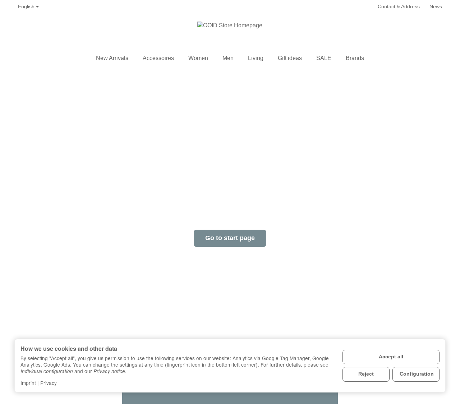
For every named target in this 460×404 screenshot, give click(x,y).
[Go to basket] (436, 32)
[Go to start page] (230, 32)
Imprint (28, 382)
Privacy (48, 382)
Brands (355, 58)
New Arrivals (112, 58)
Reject (366, 374)
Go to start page (230, 238)
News (435, 6)
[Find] (406, 32)
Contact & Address (399, 6)
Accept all (391, 356)
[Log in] (421, 32)
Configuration (417, 374)
